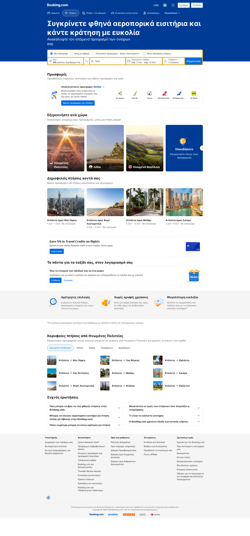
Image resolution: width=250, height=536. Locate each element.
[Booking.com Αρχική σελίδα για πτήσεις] (57, 5)
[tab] (60, 348)
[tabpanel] (125, 373)
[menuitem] (53, 13)
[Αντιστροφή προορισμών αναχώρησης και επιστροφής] (86, 61)
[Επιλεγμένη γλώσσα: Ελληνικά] (164, 5)
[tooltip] (102, 87)
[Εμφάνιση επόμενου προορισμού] (202, 148)
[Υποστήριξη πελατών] (173, 5)
